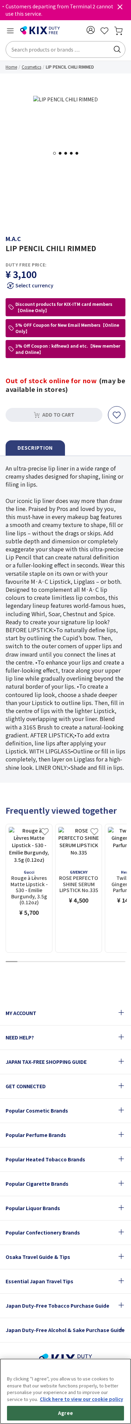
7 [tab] (83, 962)
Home (11, 67)
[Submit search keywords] (117, 49)
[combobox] (65, 49)
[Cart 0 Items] (118, 30)
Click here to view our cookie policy (81, 1399)
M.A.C (13, 238)
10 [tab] (119, 962)
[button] (90, 30)
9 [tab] (107, 962)
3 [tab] (68, 153)
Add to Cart (58, 414)
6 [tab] (71, 962)
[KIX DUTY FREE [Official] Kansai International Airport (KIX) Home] (40, 30)
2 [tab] (62, 153)
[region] (65, 1391)
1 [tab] (57, 153)
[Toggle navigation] (10, 30)
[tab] (35, 448)
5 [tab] (79, 153)
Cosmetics (31, 67)
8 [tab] (95, 962)
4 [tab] (73, 153)
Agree (65, 1413)
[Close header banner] (119, 8)
